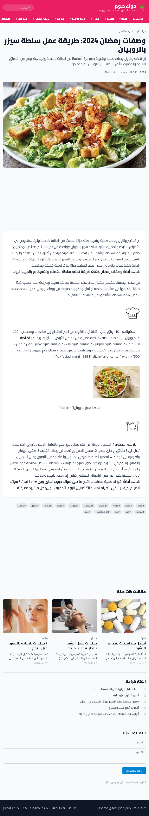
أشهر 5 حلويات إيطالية (126, 695)
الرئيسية (138, 18)
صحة (123, 18)
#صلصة (60, 505)
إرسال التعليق (134, 770)
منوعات (21, 18)
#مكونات (74, 505)
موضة (59, 18)
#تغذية (128, 505)
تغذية (109, 18)
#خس (128, 512)
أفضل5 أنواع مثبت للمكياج (124, 708)
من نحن (72, 808)
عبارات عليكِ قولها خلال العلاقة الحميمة (116, 689)
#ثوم (117, 512)
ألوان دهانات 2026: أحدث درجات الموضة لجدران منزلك (109, 714)
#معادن (48, 505)
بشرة (143, 638)
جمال (95, 18)
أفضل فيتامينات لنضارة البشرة (127, 645)
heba (143, 72)
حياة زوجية (77, 18)
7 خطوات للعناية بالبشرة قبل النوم (28, 645)
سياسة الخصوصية (39, 808)
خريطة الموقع (11, 808)
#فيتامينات (89, 505)
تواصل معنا (58, 808)
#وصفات (103, 505)
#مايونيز (116, 505)
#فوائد (141, 505)
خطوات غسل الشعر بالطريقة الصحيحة (81, 645)
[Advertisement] (74, 199)
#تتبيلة (87, 512)
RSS (24, 808)
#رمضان (140, 512)
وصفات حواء (123, 31)
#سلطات (22, 505)
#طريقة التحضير (103, 512)
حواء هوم (140, 31)
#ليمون (34, 505)
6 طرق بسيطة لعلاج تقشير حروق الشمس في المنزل (109, 701)
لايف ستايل (41, 18)
